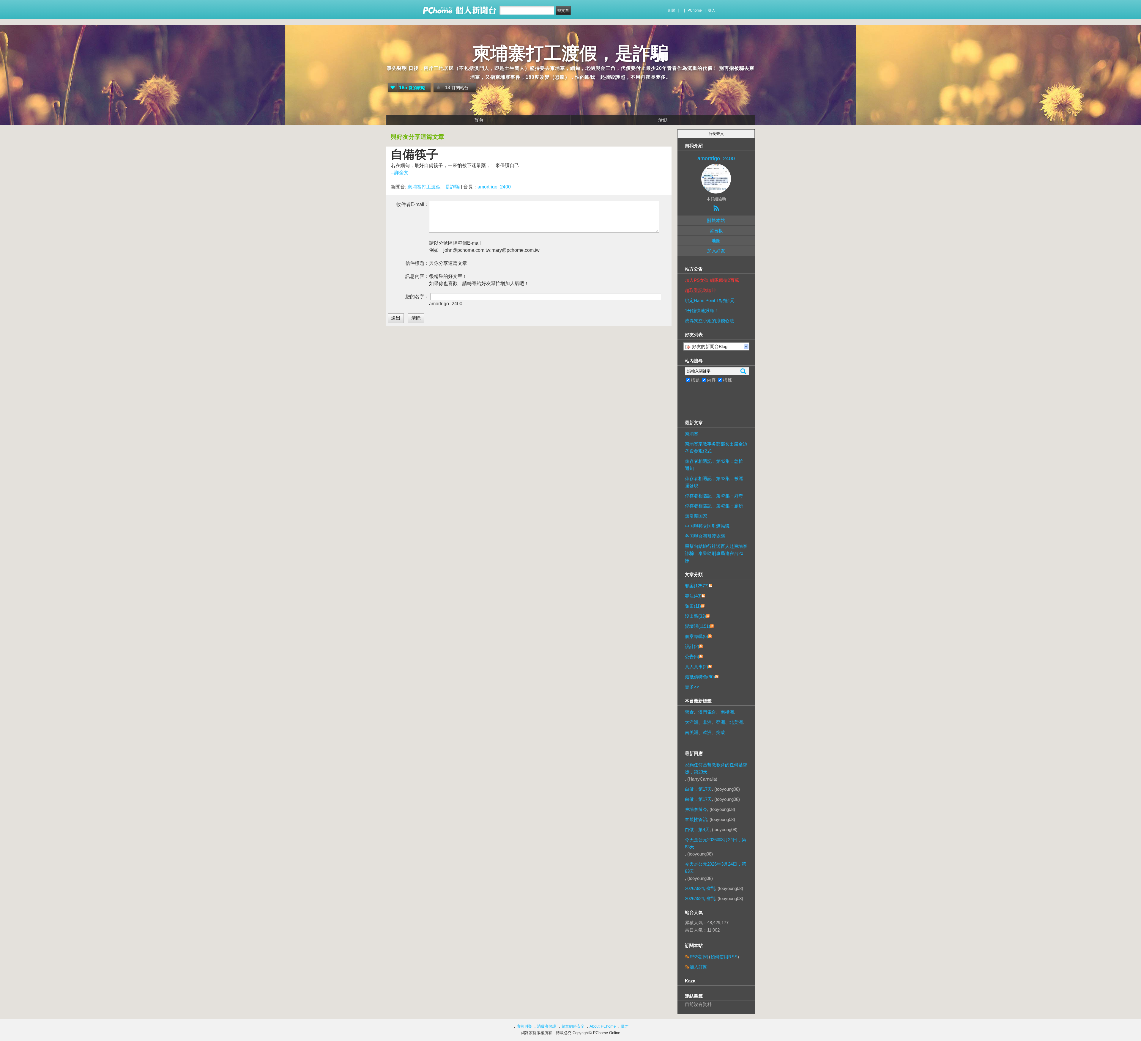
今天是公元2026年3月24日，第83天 (715, 843)
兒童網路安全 (572, 1026)
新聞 (671, 10)
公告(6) (692, 656)
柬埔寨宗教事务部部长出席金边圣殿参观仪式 (716, 447)
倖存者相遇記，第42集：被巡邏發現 (714, 482)
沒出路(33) (695, 616)
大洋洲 (691, 722)
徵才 (624, 1026)
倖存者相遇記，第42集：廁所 (714, 505)
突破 (720, 732)
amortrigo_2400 (494, 186)
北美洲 (736, 722)
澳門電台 (707, 712)
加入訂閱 (698, 966)
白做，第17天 (698, 789)
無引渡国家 (696, 515)
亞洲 (720, 722)
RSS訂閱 (699, 956)
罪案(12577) (697, 585)
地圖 (716, 240)
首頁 (478, 119)
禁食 (689, 712)
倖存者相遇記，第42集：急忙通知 (714, 465)
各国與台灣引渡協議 (705, 536)
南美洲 (691, 732)
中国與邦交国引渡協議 (707, 526)
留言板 (716, 230)
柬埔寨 (691, 433)
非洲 (707, 722)
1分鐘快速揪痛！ (701, 310)
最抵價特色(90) (700, 676)
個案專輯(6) (696, 636)
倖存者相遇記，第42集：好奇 (714, 495)
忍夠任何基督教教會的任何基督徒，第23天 (716, 768)
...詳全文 (400, 172)
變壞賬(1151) (697, 626)
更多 (692, 686)
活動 (663, 119)
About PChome (603, 1026)
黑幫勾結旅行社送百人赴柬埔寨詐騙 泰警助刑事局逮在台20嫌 (716, 553)
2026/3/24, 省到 (700, 888)
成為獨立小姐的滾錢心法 (709, 320)
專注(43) (693, 595)
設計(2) (692, 646)
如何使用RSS (723, 956)
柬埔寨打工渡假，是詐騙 (570, 53)
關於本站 (716, 220)
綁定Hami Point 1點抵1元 (710, 300)
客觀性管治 (696, 819)
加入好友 (716, 250)
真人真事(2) (696, 666)
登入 (711, 10)
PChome (695, 10)
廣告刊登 (524, 1026)
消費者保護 (546, 1026)
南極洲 (727, 712)
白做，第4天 (697, 829)
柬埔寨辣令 (696, 809)
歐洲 (707, 732)
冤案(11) (693, 605)
